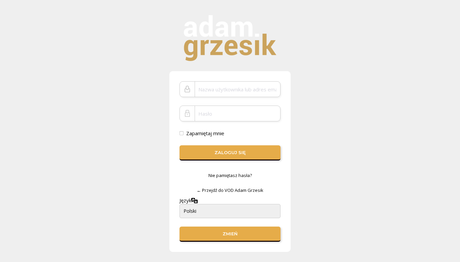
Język (185, 200)
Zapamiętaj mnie (205, 133)
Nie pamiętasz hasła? (230, 175)
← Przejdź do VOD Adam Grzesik (230, 190)
